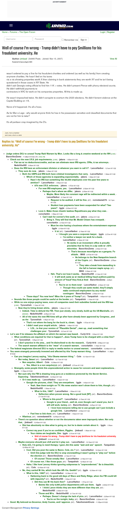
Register (111, 32)
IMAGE (25, 314)
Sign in (84, 39)
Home (5, 32)
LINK (113, 154)
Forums (13, 32)
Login (102, 32)
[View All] (42, 157)
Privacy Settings (31, 507)
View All (113, 58)
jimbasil (23, 58)
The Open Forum (27, 32)
